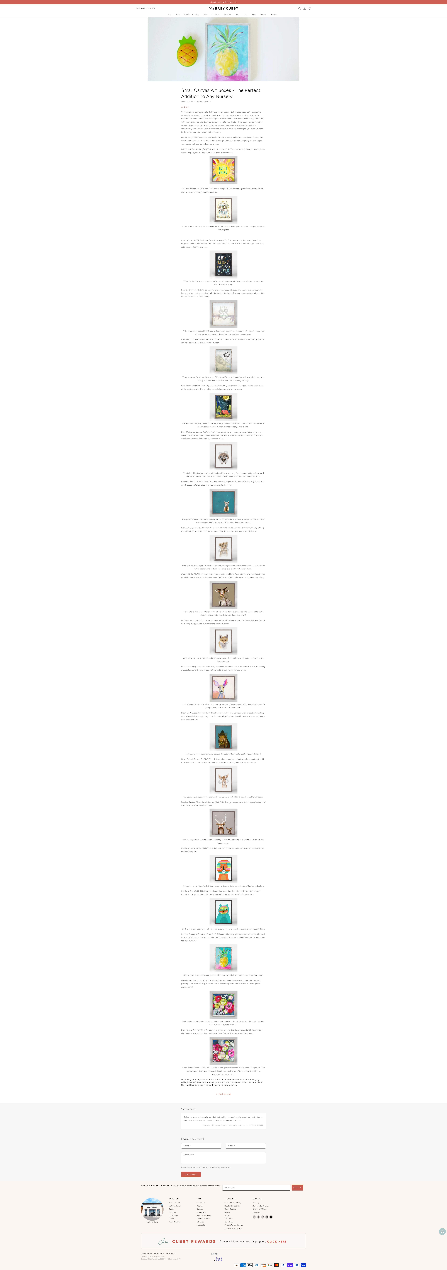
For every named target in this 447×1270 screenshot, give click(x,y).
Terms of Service (146, 1253)
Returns (199, 1206)
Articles (227, 1212)
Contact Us (201, 1203)
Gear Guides (229, 1222)
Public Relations (174, 1222)
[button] (299, 8)
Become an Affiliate (259, 1209)
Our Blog (256, 1203)
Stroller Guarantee (203, 1219)
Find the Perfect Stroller (233, 1228)
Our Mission (173, 1215)
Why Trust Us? (174, 1203)
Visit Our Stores (174, 1206)
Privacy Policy (159, 1253)
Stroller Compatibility (232, 1206)
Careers (171, 1209)
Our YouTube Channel (260, 1206)
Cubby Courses (230, 1209)
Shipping (200, 1209)
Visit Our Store (152, 1222)
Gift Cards (200, 1222)
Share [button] (186, 107)
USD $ (214, 1254)
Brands (171, 1219)
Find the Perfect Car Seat (234, 1225)
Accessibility (201, 1225)
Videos (227, 1215)
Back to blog (225, 1094)
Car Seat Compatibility (233, 1203)
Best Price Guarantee (204, 1215)
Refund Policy (170, 1253)
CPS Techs (228, 1219)
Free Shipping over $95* (145, 8)
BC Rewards (201, 1212)
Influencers (256, 1212)
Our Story (172, 1212)
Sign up (297, 1187)
